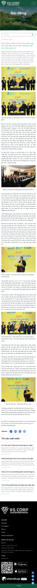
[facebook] (11, 431)
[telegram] (24, 431)
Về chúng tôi (4, 526)
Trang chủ (11, 19)
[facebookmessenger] (15, 431)
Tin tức (19, 19)
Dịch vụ (3, 529)
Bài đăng (26, 19)
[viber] (20, 431)
